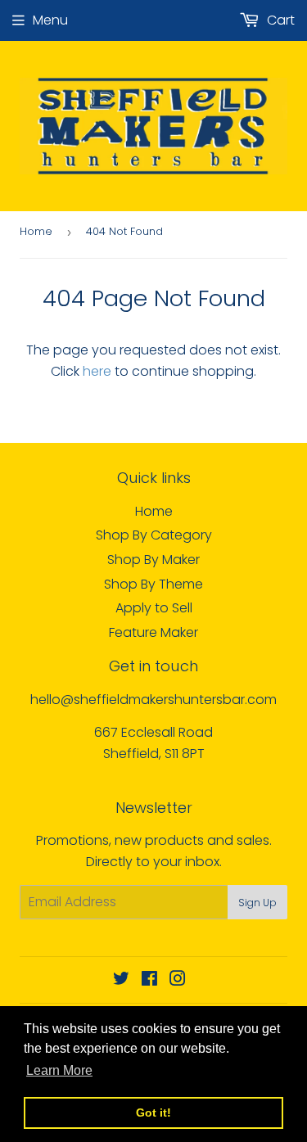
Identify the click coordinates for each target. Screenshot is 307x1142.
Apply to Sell (153, 607)
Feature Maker (153, 632)
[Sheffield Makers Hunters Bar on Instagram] (177, 980)
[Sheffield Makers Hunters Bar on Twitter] (121, 980)
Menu (50, 20)
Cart (279, 20)
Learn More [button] (59, 1070)
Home (36, 231)
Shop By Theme (153, 584)
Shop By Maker (153, 559)
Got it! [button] (153, 1112)
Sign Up (257, 903)
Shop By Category (154, 535)
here (97, 371)
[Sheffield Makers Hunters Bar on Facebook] (149, 980)
